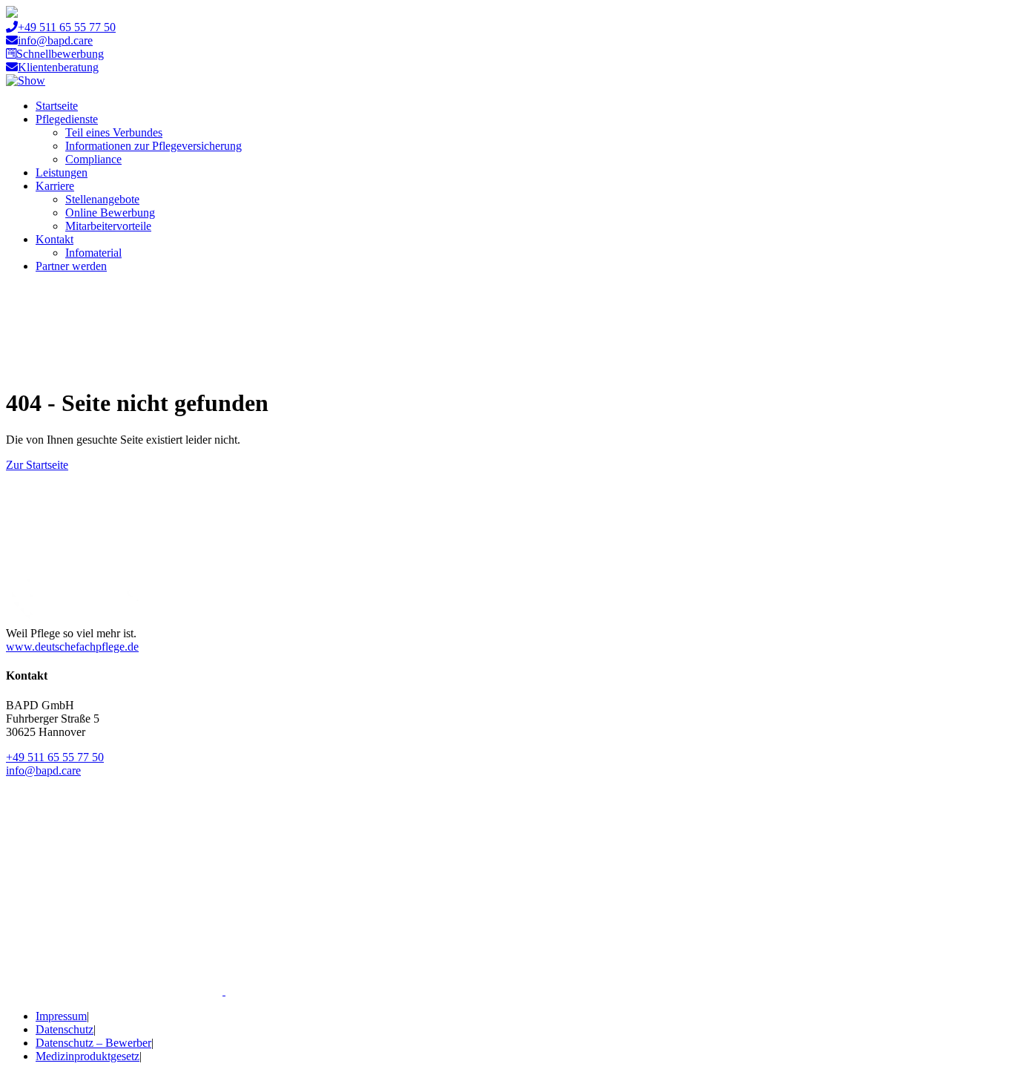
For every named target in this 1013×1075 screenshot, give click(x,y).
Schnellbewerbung (60, 53)
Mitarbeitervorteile (108, 226)
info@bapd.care (55, 40)
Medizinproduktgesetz (87, 1056)
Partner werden (71, 266)
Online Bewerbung (110, 212)
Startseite (57, 105)
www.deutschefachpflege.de (72, 646)
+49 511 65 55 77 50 (67, 27)
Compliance (93, 159)
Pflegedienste (67, 119)
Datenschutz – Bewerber (93, 1042)
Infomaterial (93, 252)
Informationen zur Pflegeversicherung (153, 145)
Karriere (55, 186)
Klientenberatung (58, 67)
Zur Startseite (37, 464)
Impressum (61, 1016)
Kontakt (54, 239)
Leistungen (62, 172)
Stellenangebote (102, 199)
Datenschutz (64, 1029)
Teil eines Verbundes (113, 132)
